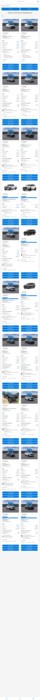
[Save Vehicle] (18, 33)
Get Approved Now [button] (11, 124)
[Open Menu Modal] (2, 1)
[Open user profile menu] (38, 1)
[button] (10, 65)
